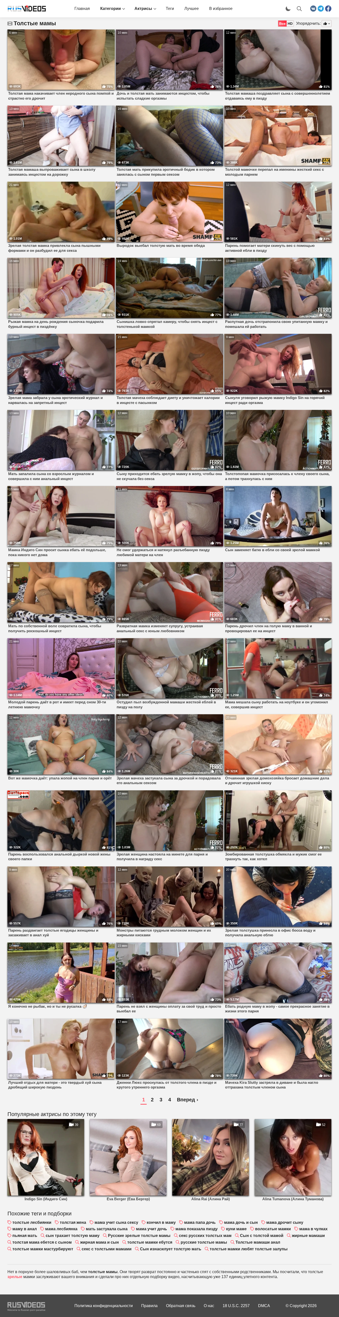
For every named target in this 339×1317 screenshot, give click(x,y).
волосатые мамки (273, 1229)
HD (290, 24)
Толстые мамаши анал (258, 1242)
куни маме (236, 1229)
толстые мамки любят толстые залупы (249, 1249)
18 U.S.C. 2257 (236, 1306)
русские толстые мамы (204, 1242)
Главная (82, 8)
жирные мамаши (308, 1235)
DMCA (264, 1306)
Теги (170, 8)
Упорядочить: (308, 23)
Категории (110, 8)
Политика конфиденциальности (103, 1306)
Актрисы (143, 8)
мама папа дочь (200, 1222)
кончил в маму (161, 1222)
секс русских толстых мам (205, 1235)
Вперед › (187, 1099)
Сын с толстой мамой (261, 1235)
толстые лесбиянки (31, 1222)
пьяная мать (24, 1235)
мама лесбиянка (61, 1229)
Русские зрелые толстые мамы (139, 1235)
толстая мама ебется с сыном (42, 1242)
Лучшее (191, 8)
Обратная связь (180, 1306)
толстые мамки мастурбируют (42, 1249)
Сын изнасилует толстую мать (170, 1249)
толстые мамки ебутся (149, 1242)
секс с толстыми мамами (107, 1249)
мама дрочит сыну (284, 1222)
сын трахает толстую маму (73, 1235)
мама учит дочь (151, 1229)
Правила (149, 1306)
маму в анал (24, 1229)
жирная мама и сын (99, 1242)
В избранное (221, 8)
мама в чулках (313, 1229)
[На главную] (25, 8)
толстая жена (73, 1222)
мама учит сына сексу (116, 1222)
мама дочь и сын (241, 1222)
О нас (209, 1306)
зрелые (14, 1277)
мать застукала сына (107, 1229)
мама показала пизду (196, 1229)
